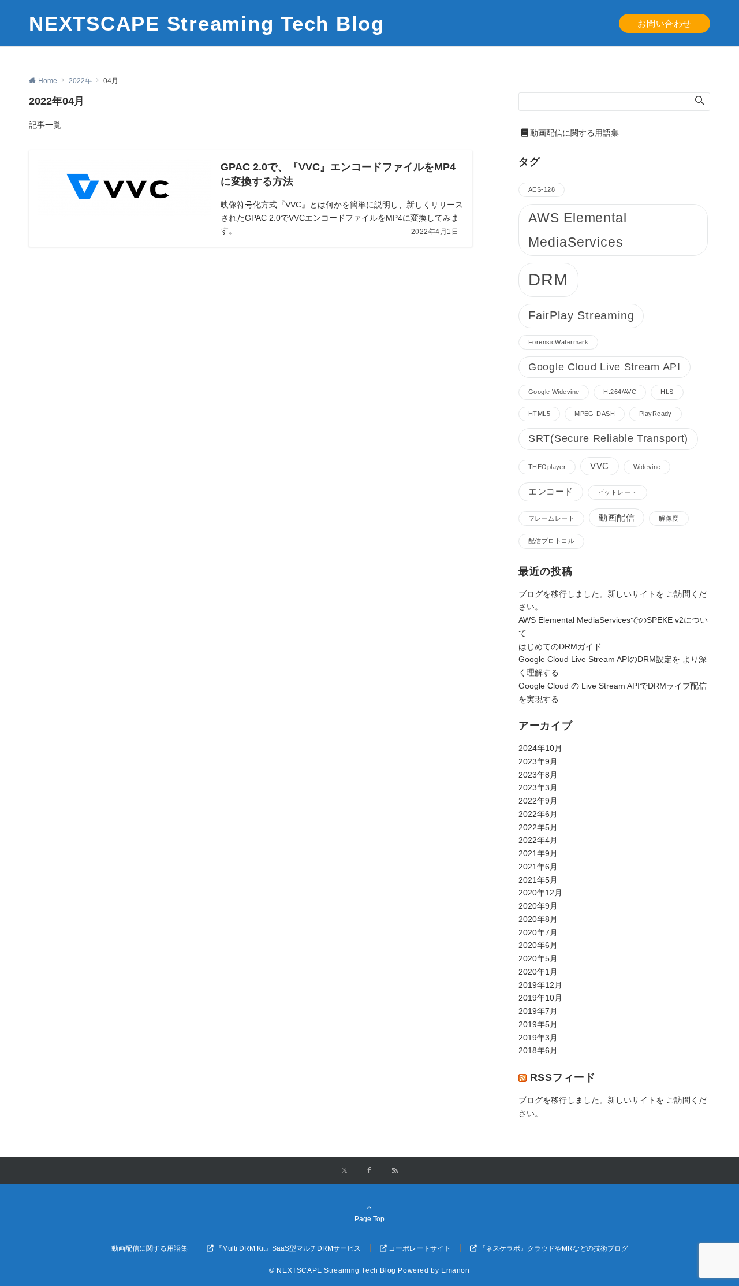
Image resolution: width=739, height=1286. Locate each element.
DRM (548, 279)
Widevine (646, 466)
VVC (599, 466)
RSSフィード (563, 1077)
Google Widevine (553, 391)
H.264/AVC (619, 391)
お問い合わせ (664, 23)
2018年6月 (538, 1050)
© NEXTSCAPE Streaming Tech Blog (332, 1270)
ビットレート (617, 492)
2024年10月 (540, 748)
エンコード (550, 491)
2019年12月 (540, 985)
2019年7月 (538, 1011)
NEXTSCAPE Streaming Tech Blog (207, 23)
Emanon (455, 1270)
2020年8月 (538, 919)
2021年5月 (538, 879)
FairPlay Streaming (581, 315)
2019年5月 (538, 1024)
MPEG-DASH (594, 413)
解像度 (668, 518)
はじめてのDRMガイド (560, 646)
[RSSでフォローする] (394, 1171)
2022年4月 (538, 840)
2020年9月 (538, 905)
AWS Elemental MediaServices (577, 230)
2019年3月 (538, 1037)
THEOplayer (547, 466)
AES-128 (541, 189)
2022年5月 (538, 827)
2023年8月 (538, 774)
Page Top (369, 1218)
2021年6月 (538, 866)
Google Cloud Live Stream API (604, 367)
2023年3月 (538, 787)
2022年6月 (538, 814)
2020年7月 (538, 932)
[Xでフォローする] (344, 1171)
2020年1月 (538, 971)
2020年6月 (538, 945)
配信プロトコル (551, 540)
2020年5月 (538, 958)
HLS (666, 391)
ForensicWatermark (558, 342)
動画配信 (617, 517)
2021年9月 (538, 853)
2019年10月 (540, 997)
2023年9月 (538, 761)
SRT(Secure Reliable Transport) (608, 438)
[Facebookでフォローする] (369, 1171)
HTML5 (539, 413)
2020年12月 (540, 892)
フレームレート (551, 518)
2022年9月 (538, 800)
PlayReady (655, 413)
